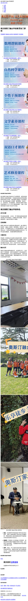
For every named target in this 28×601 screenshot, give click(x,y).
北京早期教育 (4, 578)
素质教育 (15, 34)
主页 (5, 5)
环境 (5, 8)
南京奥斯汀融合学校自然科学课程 (13, 84)
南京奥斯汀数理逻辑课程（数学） (13, 58)
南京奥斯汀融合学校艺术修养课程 (13, 187)
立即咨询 (14, 562)
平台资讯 (18, 585)
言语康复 (21, 34)
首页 (2, 585)
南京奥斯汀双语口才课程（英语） (13, 161)
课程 (5, 7)
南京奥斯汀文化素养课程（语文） (13, 135)
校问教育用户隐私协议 (7, 588)
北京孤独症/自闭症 (13, 578)
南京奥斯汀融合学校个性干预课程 (13, 109)
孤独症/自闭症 (9, 34)
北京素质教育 (21, 578)
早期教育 (3, 34)
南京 (2, 558)
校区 (5, 11)
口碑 (5, 10)
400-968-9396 (4, 2)
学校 (8, 585)
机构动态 (12, 585)
